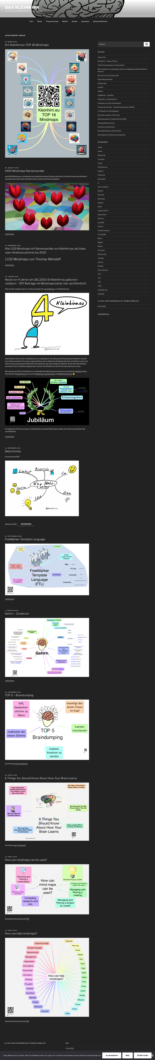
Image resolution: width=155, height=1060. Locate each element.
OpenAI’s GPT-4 (103, 211)
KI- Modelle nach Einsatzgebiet (108, 111)
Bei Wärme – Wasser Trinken (107, 61)
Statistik (100, 266)
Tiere (99, 274)
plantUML (101, 222)
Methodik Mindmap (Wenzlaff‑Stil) (109, 131)
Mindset (100, 203)
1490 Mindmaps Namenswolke (24, 170)
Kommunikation (103, 187)
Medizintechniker (65, 374)
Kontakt (74, 21)
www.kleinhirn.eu (103, 314)
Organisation (102, 214)
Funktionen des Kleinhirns (106, 127)
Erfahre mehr (142, 1055)
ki (98, 183)
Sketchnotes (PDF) (11, 524)
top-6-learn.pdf (19, 845)
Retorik (100, 246)
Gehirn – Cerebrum (17, 613)
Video (100, 286)
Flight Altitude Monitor (105, 79)
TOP (99, 282)
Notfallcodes (102, 83)
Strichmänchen (103, 270)
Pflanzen (101, 218)
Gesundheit (101, 179)
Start (31, 21)
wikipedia (101, 294)
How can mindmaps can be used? (26, 859)
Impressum (85, 21)
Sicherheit (101, 250)
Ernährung (101, 175)
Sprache (100, 262)
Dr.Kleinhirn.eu (20, 374)
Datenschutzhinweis (100, 21)
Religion (100, 242)
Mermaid (101, 195)
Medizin (65, 21)
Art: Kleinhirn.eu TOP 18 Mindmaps (27, 44)
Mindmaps (101, 199)
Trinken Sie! (102, 57)
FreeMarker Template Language (25, 539)
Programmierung (52, 21)
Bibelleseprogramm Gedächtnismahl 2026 (112, 119)
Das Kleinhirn (22, 7)
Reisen (39, 21)
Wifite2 (100, 91)
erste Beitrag (49, 289)
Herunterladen (26, 524)
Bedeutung (101, 155)
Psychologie (102, 234)
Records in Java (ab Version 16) (108, 75)
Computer (101, 159)
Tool (99, 278)
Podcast (100, 226)
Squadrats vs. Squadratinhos (107, 99)
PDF (27, 919)
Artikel (100, 151)
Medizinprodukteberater (45, 374)
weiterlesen (9, 234)
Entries (102, 306)
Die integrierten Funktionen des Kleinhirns (112, 135)
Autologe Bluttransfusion (106, 123)
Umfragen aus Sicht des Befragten (109, 103)
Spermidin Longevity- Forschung (108, 115)
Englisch (100, 171)
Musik (100, 207)
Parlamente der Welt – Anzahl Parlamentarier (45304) (116, 107)
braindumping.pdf (20, 764)
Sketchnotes (13, 451)
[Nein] (152, 1055)
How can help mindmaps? (21, 933)
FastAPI (100, 87)
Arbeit (100, 147)
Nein (127, 1055)
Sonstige (101, 258)
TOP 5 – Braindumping (19, 695)
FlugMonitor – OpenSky (106, 95)
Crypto (100, 163)
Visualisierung (102, 290)
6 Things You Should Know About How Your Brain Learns (41, 778)
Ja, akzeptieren (112, 1055)
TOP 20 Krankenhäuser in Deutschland (111, 65)
